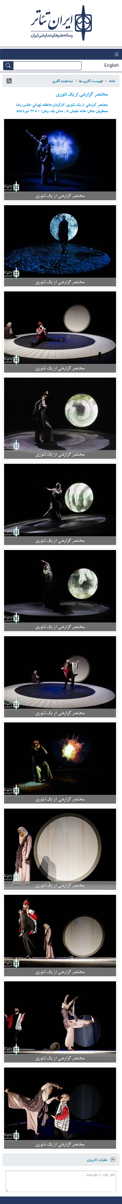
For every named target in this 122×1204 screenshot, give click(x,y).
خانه (112, 81)
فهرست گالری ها (91, 81)
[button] (9, 80)
